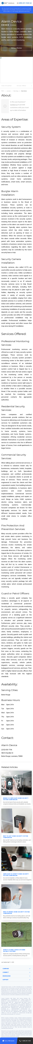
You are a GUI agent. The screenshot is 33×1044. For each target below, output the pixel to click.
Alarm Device (24, 91)
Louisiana (9, 91)
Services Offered (21, 85)
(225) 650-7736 (6, 750)
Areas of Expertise (6, 85)
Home (2, 90)
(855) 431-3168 (24, 3)
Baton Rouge (15, 91)
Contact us (14, 105)
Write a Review (16, 48)
